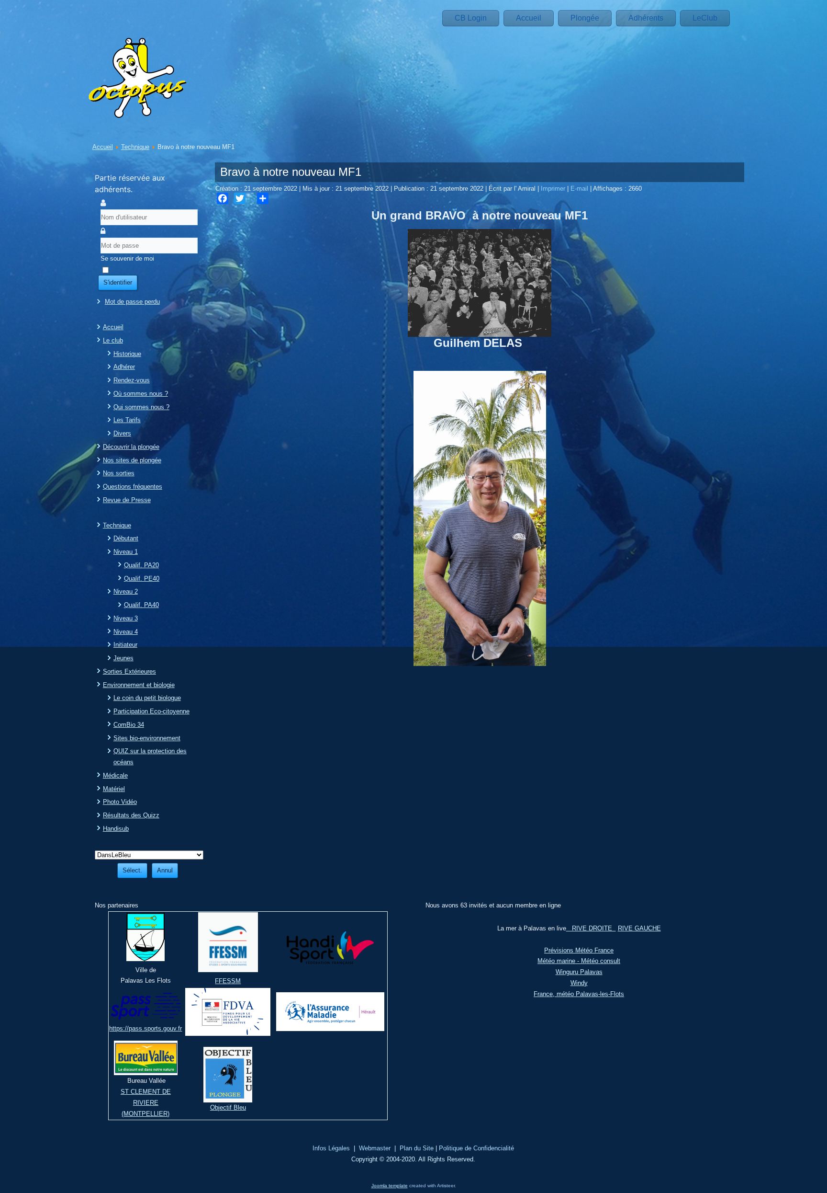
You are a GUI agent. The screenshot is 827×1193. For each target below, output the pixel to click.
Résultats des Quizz (131, 815)
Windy (579, 983)
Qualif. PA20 (141, 565)
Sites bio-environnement (146, 738)
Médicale (115, 775)
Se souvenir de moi (127, 258)
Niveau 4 (125, 631)
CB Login (471, 18)
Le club (113, 340)
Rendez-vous (131, 380)
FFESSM (228, 981)
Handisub (116, 828)
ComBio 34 (128, 724)
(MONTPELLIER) (145, 1113)
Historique (127, 353)
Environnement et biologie (139, 684)
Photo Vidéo (120, 801)
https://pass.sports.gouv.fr (145, 1028)
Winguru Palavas (579, 971)
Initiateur (125, 644)
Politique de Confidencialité (476, 1148)
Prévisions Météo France (579, 950)
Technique (135, 146)
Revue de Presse (127, 500)
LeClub (705, 18)
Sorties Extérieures (129, 671)
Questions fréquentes (132, 486)
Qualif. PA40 (141, 604)
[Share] (262, 198)
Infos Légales (331, 1148)
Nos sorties (118, 473)
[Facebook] (222, 198)
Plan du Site (417, 1148)
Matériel (114, 788)
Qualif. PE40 (141, 578)
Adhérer (124, 366)
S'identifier (117, 282)
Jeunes (123, 658)
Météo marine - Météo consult (578, 960)
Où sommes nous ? (140, 393)
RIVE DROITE (591, 928)
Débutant (125, 538)
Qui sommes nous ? (141, 407)
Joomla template (389, 1185)
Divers (122, 433)
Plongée (584, 18)
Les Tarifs (127, 420)
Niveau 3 (125, 618)
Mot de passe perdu (132, 301)
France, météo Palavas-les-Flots (579, 994)
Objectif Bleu (228, 1107)
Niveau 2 (125, 591)
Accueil (528, 18)
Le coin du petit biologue (147, 697)
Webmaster (375, 1148)
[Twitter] (239, 198)
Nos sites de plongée (132, 460)
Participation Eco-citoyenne (151, 711)
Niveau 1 (125, 551)
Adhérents (645, 18)
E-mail (580, 188)
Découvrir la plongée (131, 446)
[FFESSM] (228, 970)
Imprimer (554, 188)
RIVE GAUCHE (639, 928)
